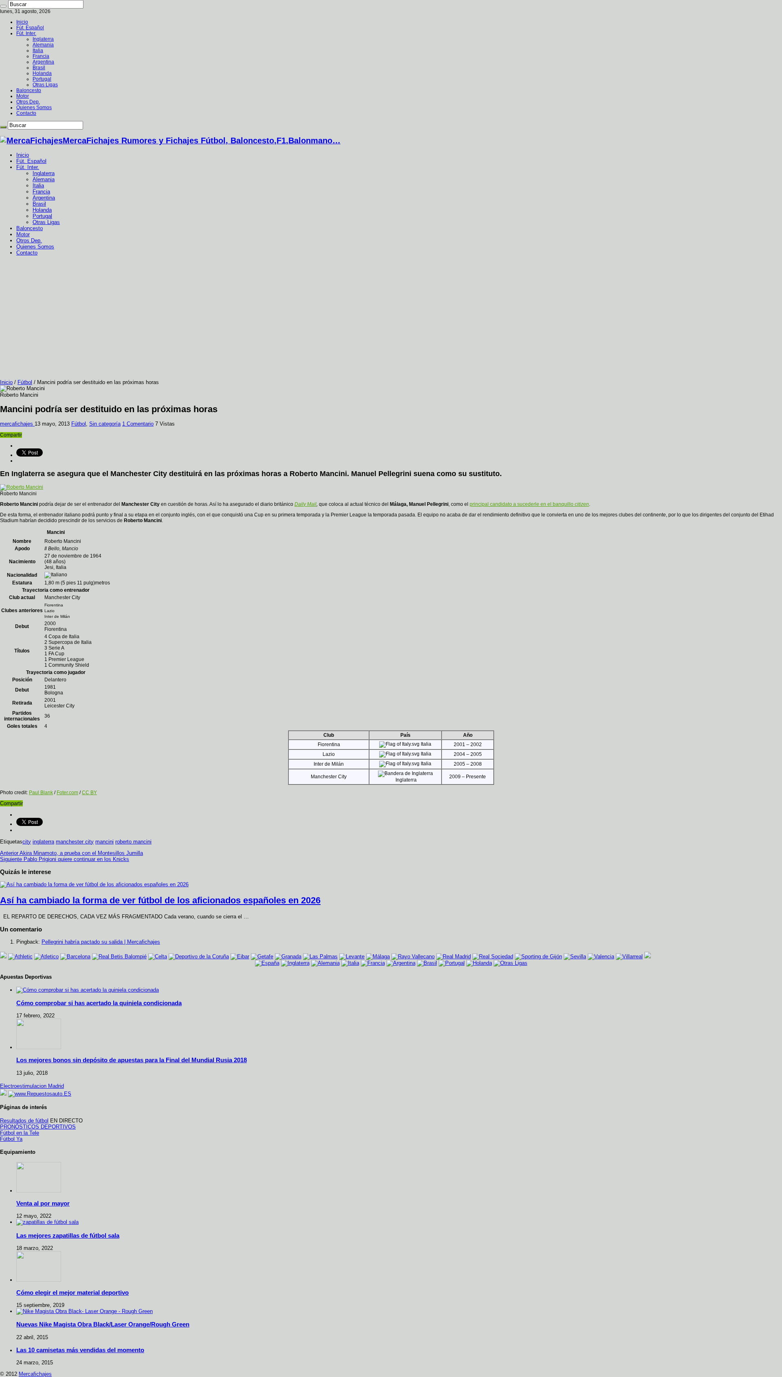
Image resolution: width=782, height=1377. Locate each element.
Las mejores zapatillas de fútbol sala (67, 1235)
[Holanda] (479, 963)
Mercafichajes (35, 1374)
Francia (41, 56)
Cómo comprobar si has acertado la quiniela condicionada (99, 1002)
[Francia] (373, 963)
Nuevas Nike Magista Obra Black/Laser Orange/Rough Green (102, 1324)
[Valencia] (601, 956)
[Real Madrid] (453, 956)
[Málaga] (378, 956)
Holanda (42, 73)
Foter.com (67, 792)
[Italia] (350, 963)
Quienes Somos (34, 107)
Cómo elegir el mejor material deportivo (72, 1292)
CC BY (89, 792)
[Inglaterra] (295, 963)
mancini (104, 842)
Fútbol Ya (11, 1139)
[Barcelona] (75, 956)
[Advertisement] (391, 318)
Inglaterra (43, 39)
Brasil (39, 67)
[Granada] (288, 956)
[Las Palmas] (320, 956)
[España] (267, 963)
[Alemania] (325, 963)
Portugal (42, 79)
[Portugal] (452, 963)
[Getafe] (262, 956)
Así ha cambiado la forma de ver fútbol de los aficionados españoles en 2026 (160, 900)
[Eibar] (240, 956)
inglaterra (43, 842)
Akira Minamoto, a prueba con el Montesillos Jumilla (71, 853)
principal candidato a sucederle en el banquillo (529, 504)
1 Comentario (138, 424)
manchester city (75, 842)
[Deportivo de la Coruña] (199, 956)
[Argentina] (401, 963)
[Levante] (352, 956)
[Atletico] (46, 956)
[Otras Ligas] (510, 963)
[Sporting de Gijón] (538, 956)
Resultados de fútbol (24, 1121)
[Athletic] (20, 956)
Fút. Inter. (26, 33)
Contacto (26, 113)
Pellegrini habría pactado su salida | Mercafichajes (101, 942)
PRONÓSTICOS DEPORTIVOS (38, 1127)
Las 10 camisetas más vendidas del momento (80, 1349)
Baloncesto (28, 90)
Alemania (43, 45)
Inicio (22, 22)
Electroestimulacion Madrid (32, 1086)
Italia (38, 50)
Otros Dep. (28, 102)
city (26, 842)
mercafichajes (17, 424)
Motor (22, 96)
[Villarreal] (629, 956)
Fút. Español (30, 28)
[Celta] (157, 956)
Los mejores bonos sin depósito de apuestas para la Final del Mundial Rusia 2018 (131, 1059)
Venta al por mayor (43, 1203)
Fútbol (25, 382)
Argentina (43, 62)
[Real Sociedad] (492, 956)
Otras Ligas (45, 85)
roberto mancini (133, 842)
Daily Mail (305, 504)
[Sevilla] (575, 956)
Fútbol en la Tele (19, 1133)
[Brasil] (427, 963)
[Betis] (119, 956)
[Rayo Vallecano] (413, 956)
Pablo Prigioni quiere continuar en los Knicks (64, 859)
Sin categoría (105, 424)
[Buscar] (3, 6)
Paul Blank (41, 792)
